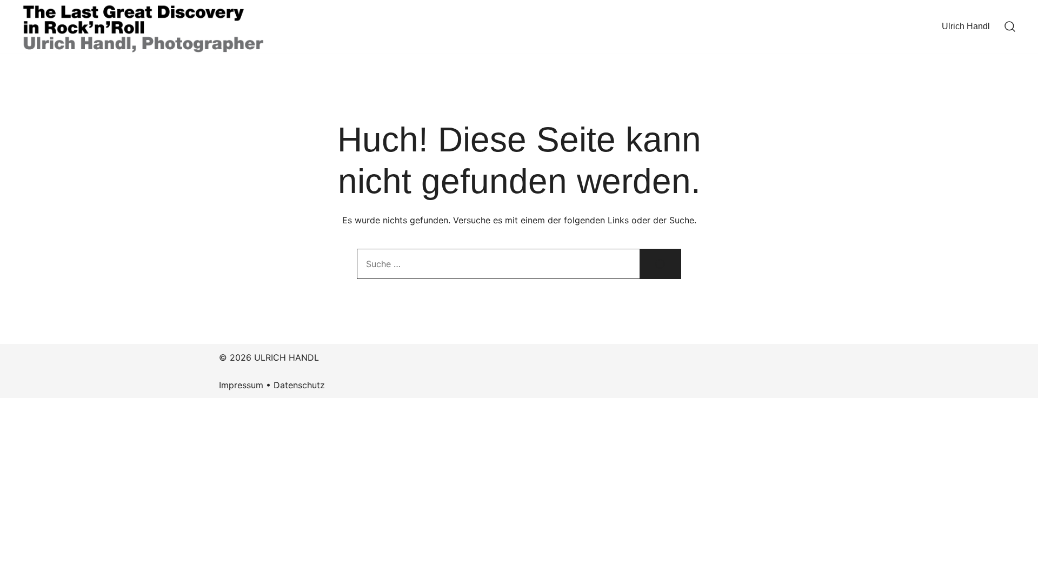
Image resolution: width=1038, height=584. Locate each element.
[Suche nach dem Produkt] (660, 264)
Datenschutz (299, 385)
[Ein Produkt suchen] (1009, 27)
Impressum (241, 385)
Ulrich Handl (966, 26)
